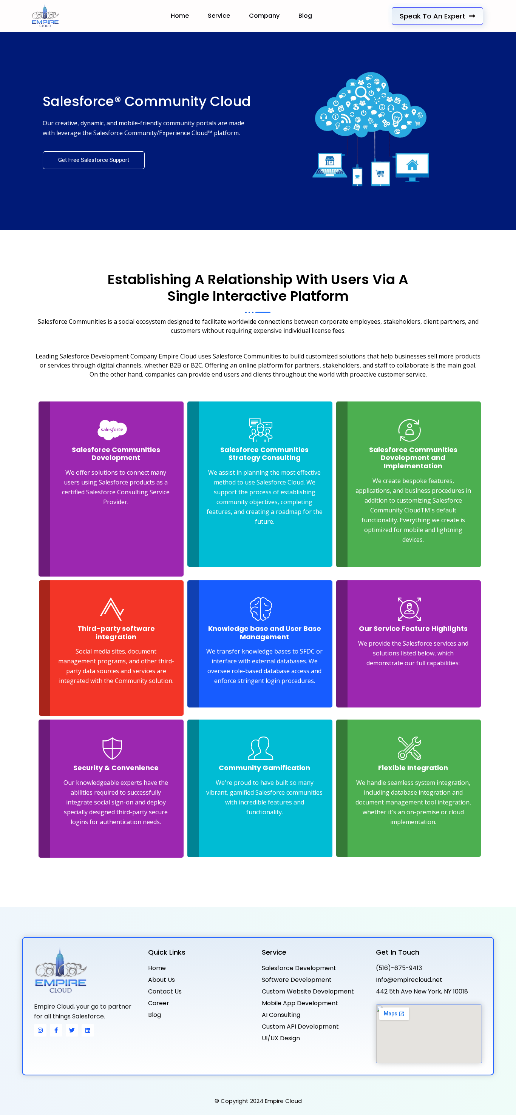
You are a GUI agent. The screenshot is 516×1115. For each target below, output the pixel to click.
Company (264, 15)
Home (180, 15)
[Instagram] (40, 1030)
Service (219, 15)
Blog (305, 15)
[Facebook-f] (56, 1030)
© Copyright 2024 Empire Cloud (258, 1101)
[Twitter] (72, 1030)
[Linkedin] (88, 1030)
